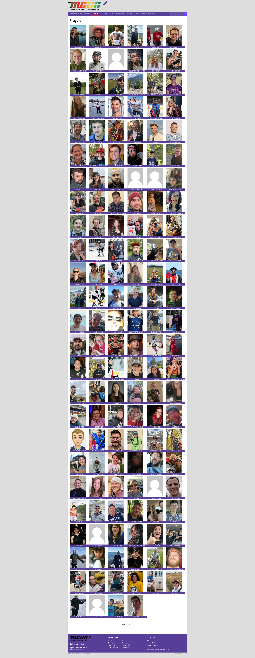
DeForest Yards (74, 650)
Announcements (75, 14)
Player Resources (118, 14)
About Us (111, 641)
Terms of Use (126, 647)
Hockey (130, 14)
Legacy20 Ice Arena (76, 648)
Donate (107, 14)
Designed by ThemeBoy (181, 653)
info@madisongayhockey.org (160, 649)
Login (159, 14)
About (95, 14)
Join (101, 14)
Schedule (87, 14)
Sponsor (124, 643)
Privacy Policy (126, 645)
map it (85, 648)
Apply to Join (112, 645)
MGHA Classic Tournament (145, 14)
